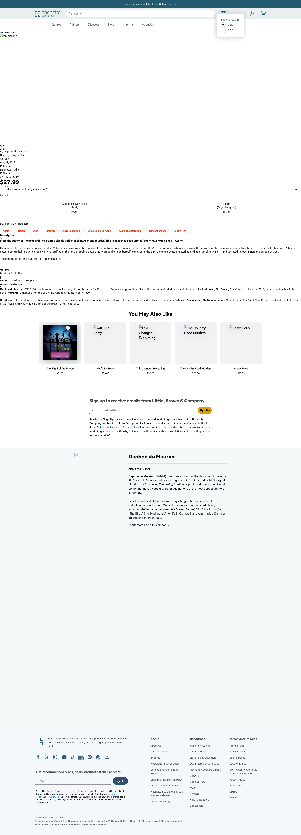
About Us (148, 24)
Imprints (128, 24)
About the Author (11, 284)
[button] (150, 147)
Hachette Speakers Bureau (205, 769)
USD (230, 24)
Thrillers (17, 280)
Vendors (194, 793)
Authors (75, 24)
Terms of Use (236, 745)
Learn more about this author (147, 525)
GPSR (232, 797)
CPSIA (233, 791)
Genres (56, 24)
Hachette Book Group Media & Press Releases (167, 793)
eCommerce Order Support (205, 763)
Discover (93, 24)
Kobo (35, 230)
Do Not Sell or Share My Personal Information (243, 771)
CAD (231, 30)
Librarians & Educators (203, 757)
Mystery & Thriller (11, 273)
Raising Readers (199, 799)
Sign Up (204, 410)
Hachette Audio (9, 169)
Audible (21, 230)
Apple (6, 230)
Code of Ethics (237, 763)
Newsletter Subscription (164, 763)
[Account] (252, 13)
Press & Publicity (160, 801)
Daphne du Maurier (16, 151)
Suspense (31, 280)
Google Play (179, 230)
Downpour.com (157, 230)
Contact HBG (197, 781)
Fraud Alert (235, 785)
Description (7, 235)
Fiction (4, 280)
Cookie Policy (237, 757)
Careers (194, 775)
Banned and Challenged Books (164, 771)
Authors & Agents (200, 745)
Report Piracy (237, 779)
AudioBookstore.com (130, 230)
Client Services (198, 751)
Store (111, 24)
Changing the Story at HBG (166, 779)
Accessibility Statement (164, 785)
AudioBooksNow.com (99, 230)
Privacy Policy (237, 751)
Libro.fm (50, 230)
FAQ (192, 787)
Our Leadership (159, 751)
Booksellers (196, 805)
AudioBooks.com (71, 230)
